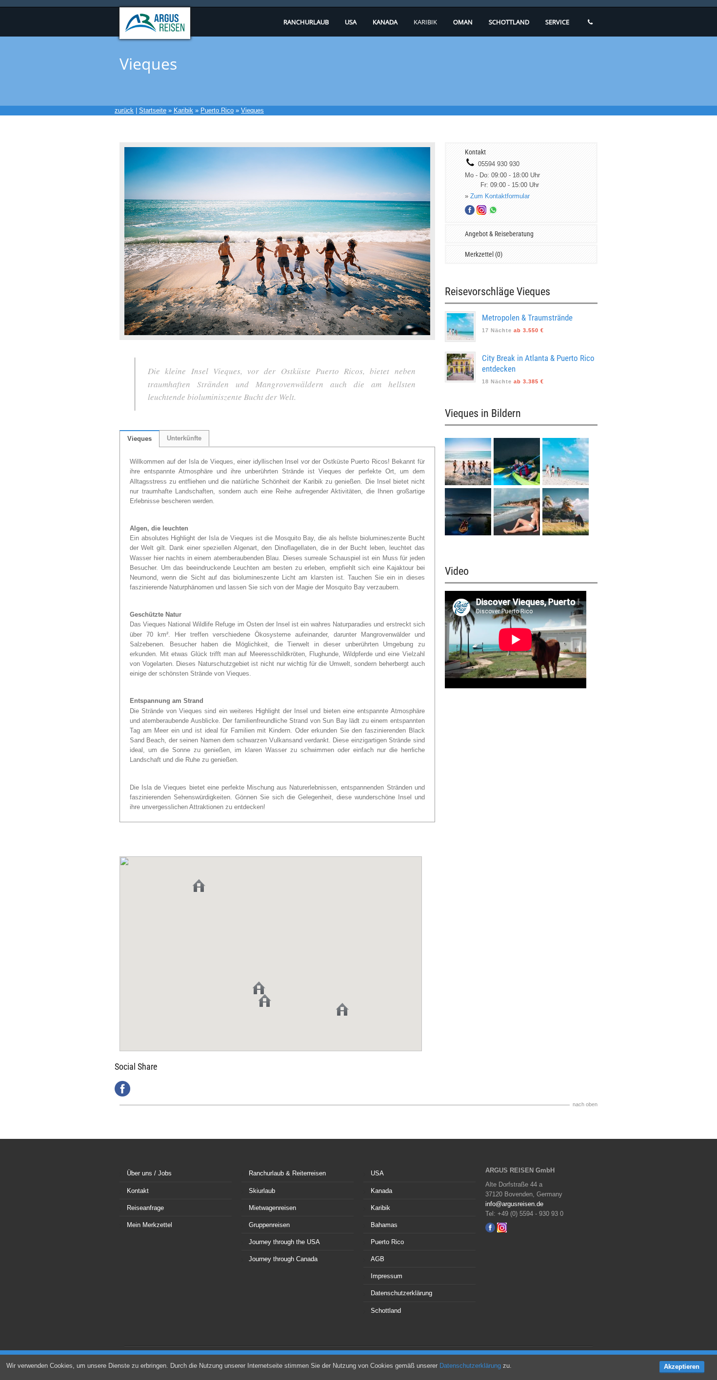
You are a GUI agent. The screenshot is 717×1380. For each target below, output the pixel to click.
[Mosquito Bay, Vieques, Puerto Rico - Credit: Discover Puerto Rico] (469, 533)
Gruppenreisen (269, 1225)
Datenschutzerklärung (401, 1293)
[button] (265, 1000)
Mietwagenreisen (272, 1207)
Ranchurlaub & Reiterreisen (287, 1173)
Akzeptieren (681, 1366)
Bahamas (384, 1225)
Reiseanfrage (145, 1207)
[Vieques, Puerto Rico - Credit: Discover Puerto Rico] (565, 483)
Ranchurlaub (306, 22)
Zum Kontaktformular (500, 196)
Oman (463, 22)
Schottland (509, 22)
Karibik (425, 22)
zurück (124, 110)
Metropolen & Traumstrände (527, 317)
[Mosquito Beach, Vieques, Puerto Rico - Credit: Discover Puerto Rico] (518, 483)
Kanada (385, 22)
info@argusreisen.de (514, 1204)
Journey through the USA (284, 1242)
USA (351, 22)
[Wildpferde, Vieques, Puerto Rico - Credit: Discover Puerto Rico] (565, 533)
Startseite (152, 110)
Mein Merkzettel (149, 1225)
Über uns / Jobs (149, 1173)
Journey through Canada (283, 1259)
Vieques (252, 110)
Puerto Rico (217, 110)
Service (557, 22)
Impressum (386, 1276)
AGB (377, 1259)
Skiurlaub (262, 1190)
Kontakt (138, 1190)
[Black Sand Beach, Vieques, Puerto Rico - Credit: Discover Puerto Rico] (469, 483)
